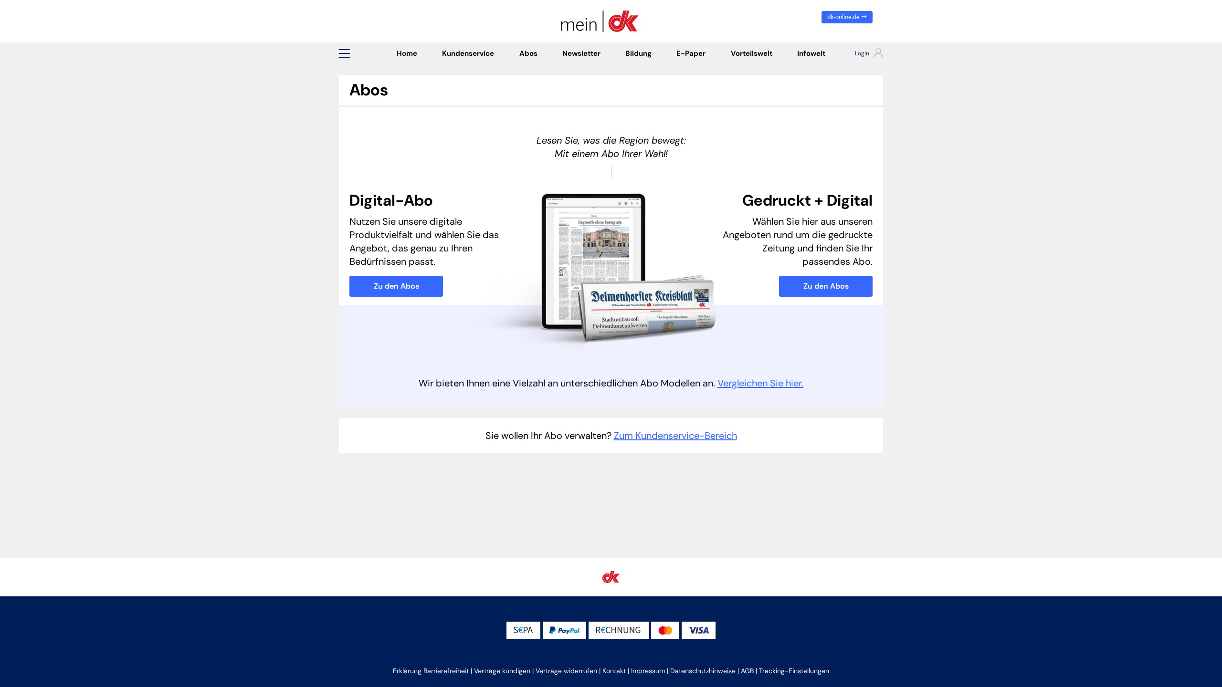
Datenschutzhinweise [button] (703, 670)
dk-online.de (844, 17)
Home (407, 53)
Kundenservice (468, 53)
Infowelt (811, 53)
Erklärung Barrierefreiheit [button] (431, 670)
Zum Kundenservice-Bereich (675, 435)
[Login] (860, 54)
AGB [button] (747, 670)
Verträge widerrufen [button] (566, 670)
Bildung (638, 53)
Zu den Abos (396, 286)
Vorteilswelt (751, 53)
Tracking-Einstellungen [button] (794, 670)
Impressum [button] (648, 670)
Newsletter (581, 53)
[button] (344, 53)
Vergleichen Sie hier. (760, 383)
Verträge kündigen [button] (502, 670)
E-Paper (691, 53)
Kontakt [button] (614, 670)
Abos (528, 53)
